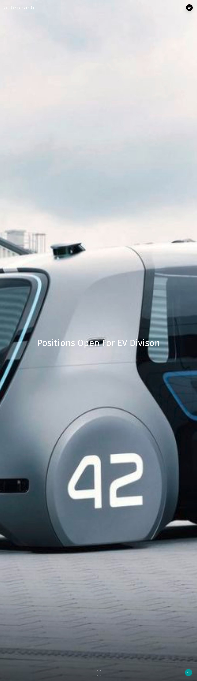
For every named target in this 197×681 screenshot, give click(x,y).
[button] (189, 7)
